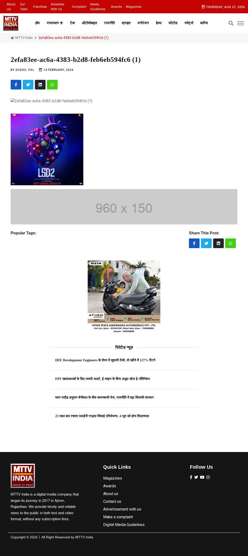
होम (37, 23)
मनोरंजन (143, 23)
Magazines (133, 6)
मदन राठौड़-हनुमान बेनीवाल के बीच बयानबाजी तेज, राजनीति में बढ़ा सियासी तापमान (104, 397)
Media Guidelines (97, 6)
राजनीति (109, 23)
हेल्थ (159, 23)
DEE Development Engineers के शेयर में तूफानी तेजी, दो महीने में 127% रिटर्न (105, 360)
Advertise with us (57, 6)
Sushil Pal (24, 70)
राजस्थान (53, 23)
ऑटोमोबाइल (89, 23)
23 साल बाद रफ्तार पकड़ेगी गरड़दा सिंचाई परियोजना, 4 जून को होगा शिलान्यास (102, 416)
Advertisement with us (122, 509)
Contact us (112, 501)
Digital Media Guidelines (124, 524)
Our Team (24, 6)
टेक (72, 23)
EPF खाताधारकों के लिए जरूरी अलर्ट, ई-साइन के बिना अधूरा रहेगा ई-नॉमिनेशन (102, 379)
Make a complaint (118, 517)
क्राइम (126, 23)
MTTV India (24, 38)
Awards (116, 6)
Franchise (40, 6)
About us (11, 6)
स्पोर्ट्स (189, 23)
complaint (79, 6)
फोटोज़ (173, 23)
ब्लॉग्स (204, 23)
